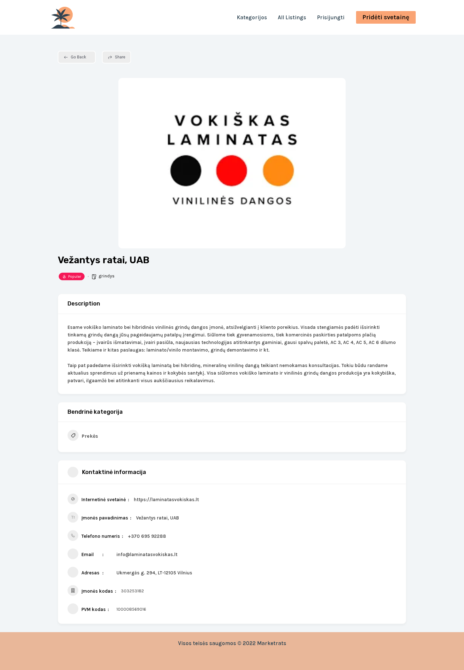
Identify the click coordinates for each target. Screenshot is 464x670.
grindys (106, 276)
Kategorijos (252, 17)
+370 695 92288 (147, 536)
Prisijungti (330, 17)
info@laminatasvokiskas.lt (146, 554)
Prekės (90, 436)
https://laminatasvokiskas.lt (166, 499)
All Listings (292, 17)
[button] (386, 17)
